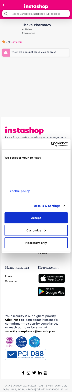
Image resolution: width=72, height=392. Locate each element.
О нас (9, 276)
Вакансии (11, 281)
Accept (36, 218)
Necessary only (36, 243)
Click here (12, 320)
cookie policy (20, 191)
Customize (33, 230)
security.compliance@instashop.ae (30, 331)
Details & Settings (47, 205)
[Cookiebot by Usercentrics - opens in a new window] (51, 144)
